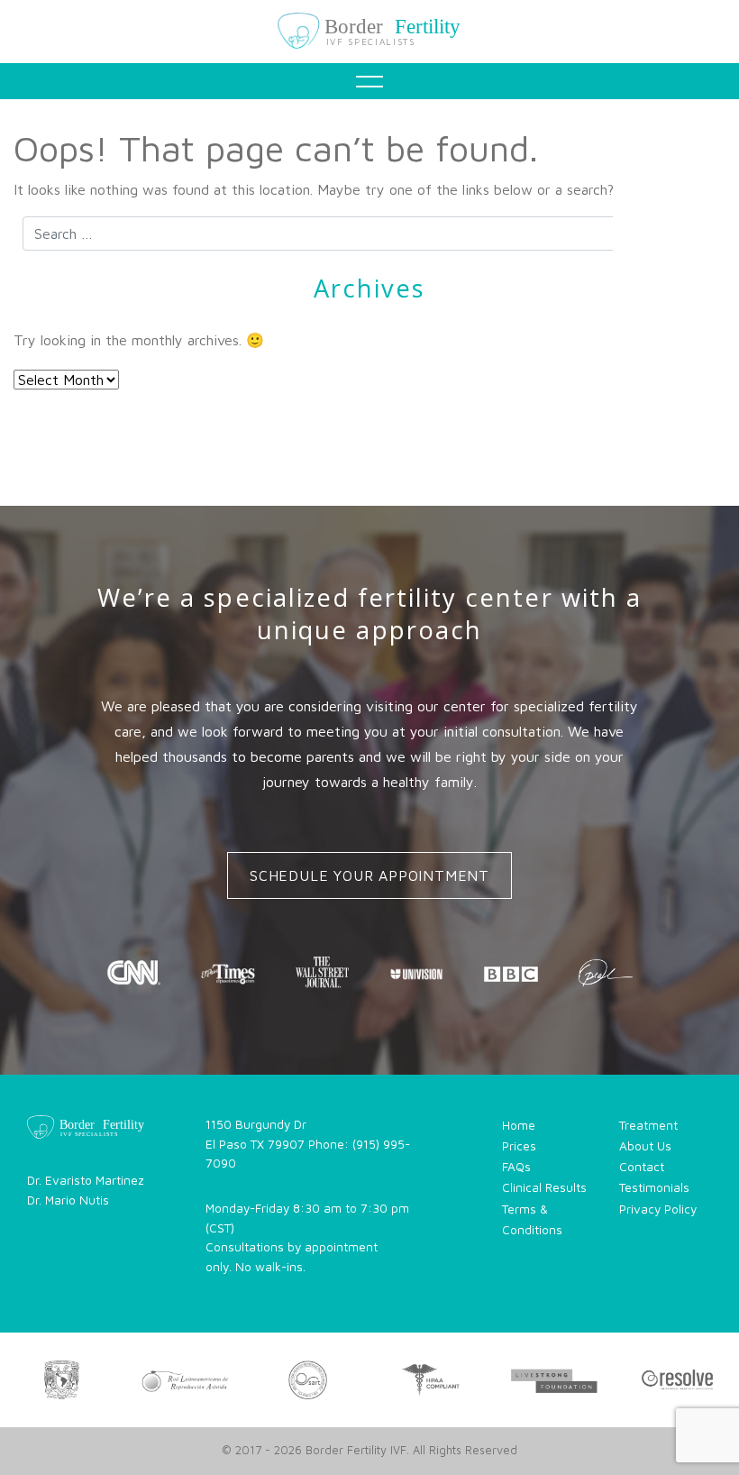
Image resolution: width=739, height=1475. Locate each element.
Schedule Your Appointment (369, 875)
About (376, 480)
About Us (645, 1146)
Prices (519, 1146)
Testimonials (377, 411)
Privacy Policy (658, 1209)
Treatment (376, 205)
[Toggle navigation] (369, 81)
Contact (377, 548)
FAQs (377, 342)
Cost (376, 274)
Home (376, 137)
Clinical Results (544, 1187)
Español (376, 617)
